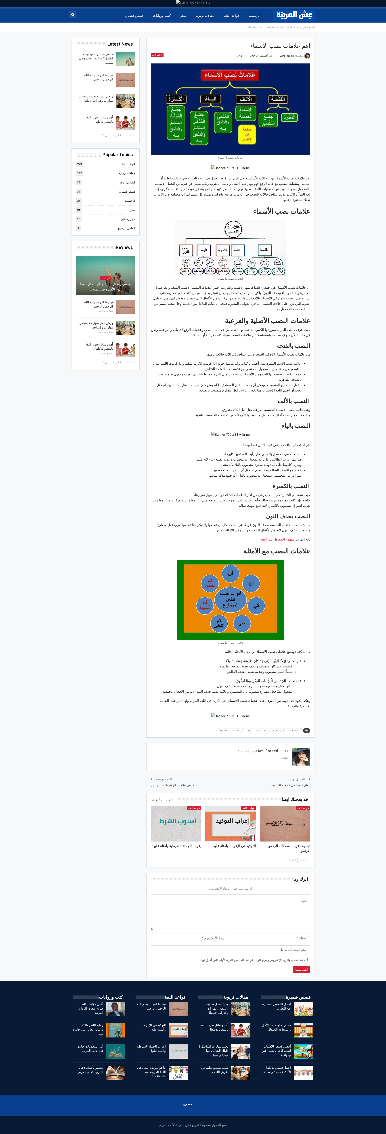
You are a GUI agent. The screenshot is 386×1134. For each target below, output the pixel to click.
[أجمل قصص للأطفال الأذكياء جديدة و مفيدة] (303, 1073)
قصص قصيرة (134, 16)
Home (188, 1105)
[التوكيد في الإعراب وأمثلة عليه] (230, 824)
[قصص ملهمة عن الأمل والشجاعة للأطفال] (303, 1030)
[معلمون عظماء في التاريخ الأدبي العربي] (115, 1073)
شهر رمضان (128, 219)
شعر (183, 16)
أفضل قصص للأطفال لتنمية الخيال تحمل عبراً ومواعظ (276, 1051)
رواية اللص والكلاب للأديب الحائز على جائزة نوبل (88, 1029)
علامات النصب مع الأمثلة (255, 730)
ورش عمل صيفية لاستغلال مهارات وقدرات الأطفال (217, 1008)
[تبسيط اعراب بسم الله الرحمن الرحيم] (285, 824)
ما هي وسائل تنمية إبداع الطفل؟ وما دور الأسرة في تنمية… (96, 58)
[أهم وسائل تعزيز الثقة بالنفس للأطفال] (125, 122)
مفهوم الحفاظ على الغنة (277, 539)
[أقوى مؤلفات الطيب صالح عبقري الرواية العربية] (115, 1009)
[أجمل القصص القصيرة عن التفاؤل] (303, 1009)
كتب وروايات (161, 16)
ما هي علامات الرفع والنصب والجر (172, 785)
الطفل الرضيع (126, 228)
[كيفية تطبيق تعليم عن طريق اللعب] (240, 1073)
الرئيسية (254, 16)
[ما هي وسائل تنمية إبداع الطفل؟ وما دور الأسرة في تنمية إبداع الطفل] (125, 59)
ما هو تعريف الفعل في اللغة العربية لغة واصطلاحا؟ (151, 1072)
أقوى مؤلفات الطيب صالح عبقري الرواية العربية (90, 1008)
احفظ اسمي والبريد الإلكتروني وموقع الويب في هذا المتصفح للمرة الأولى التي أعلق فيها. (253, 960)
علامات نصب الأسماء (229, 730)
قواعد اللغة (231, 16)
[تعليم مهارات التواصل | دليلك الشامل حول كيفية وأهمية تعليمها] (240, 1051)
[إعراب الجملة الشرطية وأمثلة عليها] (176, 824)
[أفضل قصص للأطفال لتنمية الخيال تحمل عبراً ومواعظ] (303, 1051)
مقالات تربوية (205, 16)
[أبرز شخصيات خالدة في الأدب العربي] (115, 1051)
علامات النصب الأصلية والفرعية (285, 730)
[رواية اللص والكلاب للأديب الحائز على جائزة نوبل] (115, 1030)
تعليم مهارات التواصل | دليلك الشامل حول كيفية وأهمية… (213, 1051)
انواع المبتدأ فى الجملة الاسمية (290, 785)
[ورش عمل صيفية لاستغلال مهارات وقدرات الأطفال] (125, 101)
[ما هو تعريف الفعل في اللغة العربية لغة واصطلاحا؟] (178, 1073)
